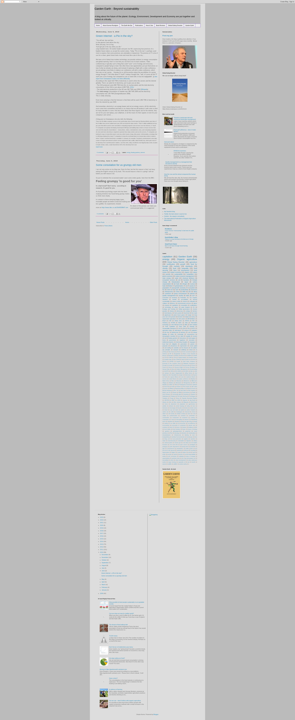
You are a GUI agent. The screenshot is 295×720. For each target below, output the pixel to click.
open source (183, 444)
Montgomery (187, 382)
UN (179, 328)
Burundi (183, 355)
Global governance (184, 309)
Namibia (164, 384)
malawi (187, 316)
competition (190, 274)
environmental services (184, 303)
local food (165, 344)
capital (182, 409)
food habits (167, 429)
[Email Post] (106, 152)
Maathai (193, 378)
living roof (167, 439)
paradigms (192, 444)
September (105, 563)
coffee (172, 334)
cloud (188, 413)
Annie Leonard (186, 351)
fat (165, 338)
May (103, 579)
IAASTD (166, 371)
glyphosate (168, 315)
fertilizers (190, 427)
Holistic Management (181, 369)
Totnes (177, 398)
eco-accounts (181, 423)
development (185, 270)
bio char (167, 332)
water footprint (185, 307)
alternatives (178, 330)
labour (195, 303)
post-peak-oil (170, 448)
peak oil (192, 286)
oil (186, 286)
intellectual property (167, 342)
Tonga (171, 398)
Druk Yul (188, 359)
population (165, 288)
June (103, 571)
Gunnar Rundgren (190, 367)
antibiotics (194, 330)
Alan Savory (171, 351)
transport (175, 349)
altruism (171, 406)
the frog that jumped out (188, 458)
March (104, 584)
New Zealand (193, 324)
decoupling (179, 419)
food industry (168, 313)
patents (192, 344)
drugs (195, 421)
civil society (171, 413)
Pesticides (183, 297)
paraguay (165, 446)
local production (177, 439)
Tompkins (164, 398)
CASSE (195, 355)
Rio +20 (176, 390)
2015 (102, 539)
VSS (188, 328)
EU (194, 307)
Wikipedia (186, 402)
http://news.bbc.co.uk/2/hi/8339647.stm (115, 207)
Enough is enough (167, 365)
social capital (193, 346)
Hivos (172, 369)
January (104, 590)
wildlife (169, 464)
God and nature (169, 142)
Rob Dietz (183, 390)
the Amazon (184, 347)
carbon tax (165, 411)
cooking (193, 417)
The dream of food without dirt (118, 625)
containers (184, 417)
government (172, 340)
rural (189, 452)
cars (189, 332)
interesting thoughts (181, 342)
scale (163, 454)
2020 (102, 525)
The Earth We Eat (126, 25)
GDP (193, 295)
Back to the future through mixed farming (176, 245)
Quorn (166, 388)
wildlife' (175, 464)
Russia (174, 392)
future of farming (192, 429)
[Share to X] (115, 153)
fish (196, 427)
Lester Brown (172, 378)
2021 (102, 522)
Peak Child (182, 326)
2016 (102, 536)
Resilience (168, 229)
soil (179, 280)
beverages (173, 408)
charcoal (187, 411)
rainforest (179, 450)
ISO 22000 (178, 371)
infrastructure (177, 435)
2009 (102, 593)
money (193, 316)
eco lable (173, 423)
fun (163, 290)
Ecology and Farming (168, 309)
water (176, 278)
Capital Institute (182, 357)
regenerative (183, 346)
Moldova (171, 382)
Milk (186, 324)
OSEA (170, 384)
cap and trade (174, 409)
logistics (186, 439)
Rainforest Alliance (180, 388)
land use (170, 290)
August (104, 565)
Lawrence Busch (190, 377)
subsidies (176, 347)
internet (143, 152)
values (176, 307)
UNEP (173, 400)
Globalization (176, 282)
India (186, 322)
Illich (191, 371)
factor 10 (172, 427)
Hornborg (174, 297)
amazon (186, 330)
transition (186, 280)
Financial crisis (186, 365)
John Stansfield (172, 375)
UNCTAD (166, 400)
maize (164, 440)
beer (194, 406)
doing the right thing (186, 421)
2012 (102, 547)
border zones (193, 408)
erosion (195, 336)
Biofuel (170, 286)
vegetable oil (181, 462)
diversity (177, 421)
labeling (187, 435)
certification (171, 264)
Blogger (155, 714)
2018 (102, 531)
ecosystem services (168, 280)
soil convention (172, 456)
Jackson (167, 373)
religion (173, 452)
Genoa (170, 367)
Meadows (178, 380)
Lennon (164, 378)
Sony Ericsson (166, 394)
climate (165, 268)
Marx (172, 380)
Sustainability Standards (169, 328)
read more (99, 147)
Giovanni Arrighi (178, 367)
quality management (169, 295)
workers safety (183, 464)
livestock (180, 316)
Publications (139, 25)
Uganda (185, 400)
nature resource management (185, 276)
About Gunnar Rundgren (110, 25)
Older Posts (153, 222)
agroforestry (192, 404)
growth (182, 264)
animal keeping (180, 406)
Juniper (181, 375)
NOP (194, 382)
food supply (192, 338)
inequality (185, 268)
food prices (183, 338)
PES (176, 384)
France (193, 365)
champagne (179, 411)
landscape (190, 437)
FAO (193, 320)
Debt (183, 359)
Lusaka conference (183, 378)
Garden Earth (189, 25)
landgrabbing (166, 437)
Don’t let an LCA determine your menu (121, 647)
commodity (180, 334)
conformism (192, 415)
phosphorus (173, 346)
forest (164, 340)
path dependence (175, 446)
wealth (193, 462)
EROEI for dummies (180, 151)
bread (166, 409)
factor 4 (178, 427)
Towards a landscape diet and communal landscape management (185, 118)
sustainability (178, 274)
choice (193, 411)
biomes (186, 408)
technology (168, 307)
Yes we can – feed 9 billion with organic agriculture (125, 700)
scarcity (169, 454)
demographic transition (168, 336)
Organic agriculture (187, 259)
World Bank (194, 402)
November (105, 557)
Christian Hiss (167, 359)
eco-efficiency (191, 423)
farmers (195, 311)
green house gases (179, 315)
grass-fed (187, 431)
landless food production (178, 437)
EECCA (164, 361)
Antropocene (169, 291)
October (104, 560)
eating (166, 423)
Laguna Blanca (174, 377)
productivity (184, 290)
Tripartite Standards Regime (189, 398)
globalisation (179, 286)
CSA (175, 357)
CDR (170, 357)
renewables (184, 305)
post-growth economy (178, 288)
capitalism (167, 256)
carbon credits (176, 301)
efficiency (172, 303)
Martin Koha (165, 380)
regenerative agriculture (169, 318)
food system (177, 313)
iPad (171, 433)
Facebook (177, 365)
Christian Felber (193, 357)
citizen (164, 413)
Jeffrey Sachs (188, 373)
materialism (181, 440)
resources (194, 290)
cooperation (165, 419)
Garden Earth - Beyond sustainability (116, 8)
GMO (184, 291)
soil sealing (168, 347)
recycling (193, 450)
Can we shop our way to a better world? (121, 613)
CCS (165, 357)
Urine (170, 402)
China (178, 291)
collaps (164, 415)
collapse (164, 303)
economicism (165, 425)
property (167, 305)
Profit (172, 386)
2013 (102, 544)
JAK (196, 371)
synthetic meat (176, 458)
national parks (168, 442)
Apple (193, 351)
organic (187, 272)
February (105, 587)
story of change (190, 456)
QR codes (194, 386)
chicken (185, 301)
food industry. (176, 429)
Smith (193, 392)
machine (193, 439)
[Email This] (110, 153)
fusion (184, 429)
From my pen (167, 36)
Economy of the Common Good (171, 363)
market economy (175, 272)
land (193, 435)
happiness (182, 340)
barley (188, 406)
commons (168, 293)
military (195, 440)
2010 (102, 552)
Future (164, 367)
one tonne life (174, 444)
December (105, 554)
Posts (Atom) (108, 226)
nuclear (192, 284)
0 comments (100, 152)
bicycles (180, 408)
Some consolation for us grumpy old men (118, 165)
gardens (167, 431)
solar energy (166, 278)
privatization (180, 448)
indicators (183, 433)
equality (188, 336)
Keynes (195, 375)
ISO (189, 291)
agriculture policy (167, 330)
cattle (172, 411)
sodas (164, 456)
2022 (102, 520)
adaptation (182, 404)
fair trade (176, 284)
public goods (189, 448)
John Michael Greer (176, 324)
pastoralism (183, 344)
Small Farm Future (171, 244)
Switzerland (165, 396)
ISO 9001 (185, 371)
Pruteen (179, 386)
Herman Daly (165, 369)
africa (195, 291)
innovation (192, 340)
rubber (184, 452)
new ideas (186, 442)
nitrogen (184, 284)
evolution (164, 427)
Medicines (186, 380)
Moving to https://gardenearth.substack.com (113, 669)
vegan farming (172, 462)
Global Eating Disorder (175, 25)
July (103, 568)
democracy (180, 311)
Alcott (178, 351)
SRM (179, 392)
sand (194, 452)
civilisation (192, 301)
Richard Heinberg (167, 390)
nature (195, 272)
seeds (175, 454)
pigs (163, 448)
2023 (102, 517)
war (188, 462)
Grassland (165, 297)
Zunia (166, 404)
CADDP (189, 355)
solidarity (181, 456)
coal (194, 413)
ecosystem (191, 288)
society (181, 295)
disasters (170, 421)
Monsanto (178, 382)
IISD (172, 371)
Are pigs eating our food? (117, 658)
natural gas (177, 442)
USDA (178, 400)
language (192, 342)
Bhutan (164, 355)
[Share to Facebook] (117, 153)
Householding (193, 369)
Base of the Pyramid (189, 353)
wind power (181, 318)
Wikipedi (144, 89)
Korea (166, 377)
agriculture (193, 262)
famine (184, 427)
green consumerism (180, 293)
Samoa (172, 311)
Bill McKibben (191, 318)
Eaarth (178, 361)
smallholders (193, 305)
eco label (180, 336)
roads (178, 452)
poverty (168, 274)
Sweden (193, 394)
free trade (194, 313)
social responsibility (190, 454)
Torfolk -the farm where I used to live (175, 214)
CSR (170, 320)
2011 (102, 549)
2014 (102, 541)
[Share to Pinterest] (119, 153)
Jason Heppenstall (177, 373)
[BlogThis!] (113, 153)
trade (164, 286)
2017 (102, 533)
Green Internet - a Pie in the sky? (114, 35)
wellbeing (183, 349)
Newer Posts (100, 222)
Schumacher (186, 392)
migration (188, 440)
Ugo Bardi (192, 400)
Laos (182, 377)
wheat (191, 349)
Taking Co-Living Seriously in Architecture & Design (179, 239)
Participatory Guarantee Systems (188, 384)
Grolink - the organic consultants (174, 216)
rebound (186, 450)
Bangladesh (177, 353)
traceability (165, 460)
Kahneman (188, 375)
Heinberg (165, 322)
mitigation (174, 344)
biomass (183, 332)
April (103, 582)
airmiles (164, 406)
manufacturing (172, 440)
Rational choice (191, 388)
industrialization (166, 435)
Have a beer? (113, 678)
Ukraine (164, 402)
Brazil (164, 320)
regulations (175, 305)
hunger (190, 315)
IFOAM (173, 322)
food (174, 268)
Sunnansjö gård (177, 394)
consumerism (191, 334)
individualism (192, 433)
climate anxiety (181, 413)
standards (189, 266)
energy (128, 152)
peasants (165, 346)
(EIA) (132, 87)
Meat (175, 270)
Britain (177, 355)
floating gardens (135, 152)
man (177, 290)
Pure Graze (186, 386)
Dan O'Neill (176, 359)
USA (183, 328)
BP (170, 353)
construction (175, 417)
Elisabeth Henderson (189, 363)
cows (172, 419)
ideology (177, 433)
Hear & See (149, 25)
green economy (167, 276)
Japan (186, 282)
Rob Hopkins (191, 390)
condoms (183, 415)
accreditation (184, 299)
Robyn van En (166, 392)
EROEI (187, 320)
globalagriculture (177, 431)
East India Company (189, 361)
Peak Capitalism (170, 326)
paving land (185, 446)
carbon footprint (190, 409)
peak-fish (192, 446)
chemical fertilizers (188, 278)
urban (171, 460)
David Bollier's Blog (171, 237)
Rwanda (192, 326)
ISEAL (180, 322)
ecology (188, 311)
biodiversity (175, 332)
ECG (194, 359)
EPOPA (172, 361)
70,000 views (113, 636)
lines (196, 437)
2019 (102, 528)
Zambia (174, 299)
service (181, 454)
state (187, 295)
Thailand (173, 396)
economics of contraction (179, 425)
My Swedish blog (169, 211)
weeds (164, 464)
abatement (174, 404)
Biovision (170, 355)
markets (177, 266)
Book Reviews (160, 25)
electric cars (192, 425)
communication (173, 415)
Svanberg (186, 394)
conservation (165, 417)
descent (186, 419)
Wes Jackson (177, 402)
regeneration (165, 452)
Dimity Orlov (178, 320)
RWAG (171, 388)
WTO (193, 328)
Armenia (164, 353)
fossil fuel (186, 313)
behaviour (165, 408)
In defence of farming (115, 689)
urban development (181, 460)
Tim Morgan (192, 396)
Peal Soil (166, 386)
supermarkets (166, 458)
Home (98, 25)
